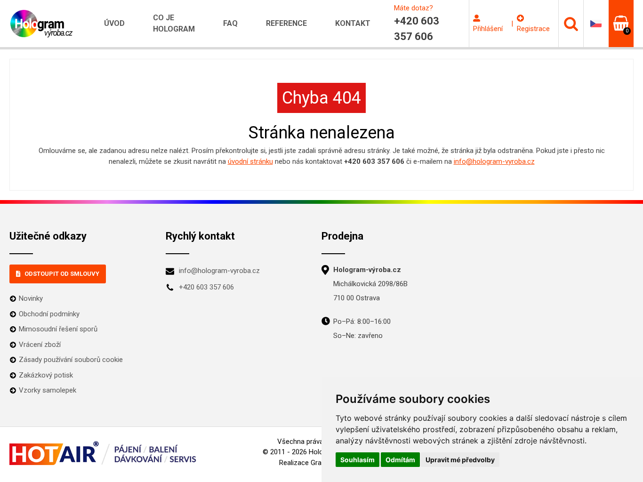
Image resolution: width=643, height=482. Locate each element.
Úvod (114, 23)
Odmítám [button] (400, 460)
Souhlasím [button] (357, 460)
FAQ (230, 23)
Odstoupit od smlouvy (61, 273)
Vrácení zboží (40, 344)
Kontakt (352, 23)
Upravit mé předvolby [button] (460, 460)
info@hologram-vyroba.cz (494, 161)
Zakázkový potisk (46, 375)
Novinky (31, 298)
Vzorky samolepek (47, 390)
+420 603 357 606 (206, 287)
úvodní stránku (250, 161)
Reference (286, 23)
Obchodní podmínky (49, 314)
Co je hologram (174, 23)
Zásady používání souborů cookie (71, 359)
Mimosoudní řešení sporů (58, 329)
